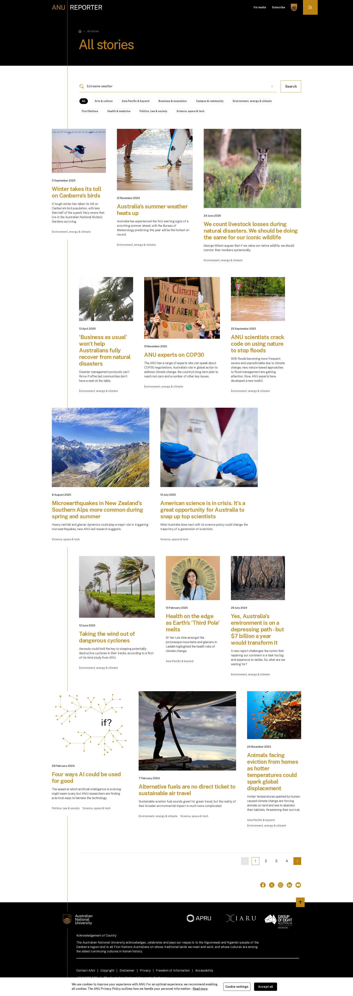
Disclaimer (127, 970)
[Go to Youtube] (298, 885)
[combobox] (177, 86)
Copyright (107, 970)
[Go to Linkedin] (289, 885)
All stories (93, 31)
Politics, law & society (153, 111)
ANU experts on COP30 (174, 354)
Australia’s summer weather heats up (152, 209)
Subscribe (278, 7)
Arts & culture (104, 101)
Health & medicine (118, 111)
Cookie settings (236, 986)
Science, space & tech (190, 111)
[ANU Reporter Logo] (77, 7)
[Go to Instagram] (281, 885)
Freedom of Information (173, 970)
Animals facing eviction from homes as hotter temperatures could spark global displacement (272, 771)
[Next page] (297, 861)
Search (291, 86)
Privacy (145, 970)
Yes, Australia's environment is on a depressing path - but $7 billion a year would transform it (257, 629)
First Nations (90, 111)
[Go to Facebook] (263, 885)
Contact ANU (85, 970)
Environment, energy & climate (252, 101)
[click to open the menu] (310, 7)
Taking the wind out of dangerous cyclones (107, 637)
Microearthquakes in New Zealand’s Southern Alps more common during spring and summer (97, 510)
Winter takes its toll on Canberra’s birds (76, 192)
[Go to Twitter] (272, 885)
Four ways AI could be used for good (86, 777)
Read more (200, 988)
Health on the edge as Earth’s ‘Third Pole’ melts (193, 623)
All (83, 101)
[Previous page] (245, 861)
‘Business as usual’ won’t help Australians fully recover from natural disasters (105, 350)
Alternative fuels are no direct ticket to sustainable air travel (187, 789)
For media (260, 7)
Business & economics (172, 101)
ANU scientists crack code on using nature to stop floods (257, 344)
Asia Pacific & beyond (135, 101)
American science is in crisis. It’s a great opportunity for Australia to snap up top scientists (202, 510)
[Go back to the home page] (80, 31)
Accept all (265, 986)
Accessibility (204, 970)
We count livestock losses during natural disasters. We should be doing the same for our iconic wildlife (251, 231)
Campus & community (210, 101)
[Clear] (272, 86)
